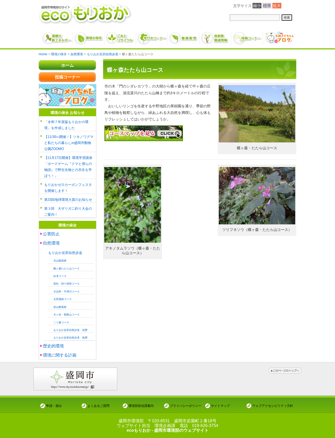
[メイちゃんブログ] (279, 36)
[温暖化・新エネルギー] (57, 36)
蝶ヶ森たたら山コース (66, 268)
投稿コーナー (67, 77)
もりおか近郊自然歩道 (65, 253)
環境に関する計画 (59, 355)
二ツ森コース (61, 322)
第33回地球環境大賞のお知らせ (68, 200)
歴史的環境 (53, 346)
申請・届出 (54, 405)
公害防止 (51, 234)
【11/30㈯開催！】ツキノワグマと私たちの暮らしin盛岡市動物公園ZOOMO (68, 143)
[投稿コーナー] (247, 36)
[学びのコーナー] (152, 36)
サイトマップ (220, 405)
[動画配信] (184, 36)
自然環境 (51, 243)
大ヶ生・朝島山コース (66, 314)
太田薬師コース (62, 299)
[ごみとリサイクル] (120, 36)
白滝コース (59, 276)
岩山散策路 (59, 307)
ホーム (67, 65)
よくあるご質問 (98, 405)
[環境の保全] (89, 36)
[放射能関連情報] (215, 36)
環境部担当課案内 (141, 405)
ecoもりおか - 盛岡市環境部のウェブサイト (168, 430)
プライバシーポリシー (185, 405)
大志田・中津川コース (66, 291)
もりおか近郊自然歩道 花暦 (70, 330)
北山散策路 (59, 260)
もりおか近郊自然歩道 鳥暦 (70, 337)
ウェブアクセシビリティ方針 (272, 405)
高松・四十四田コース (66, 283)
